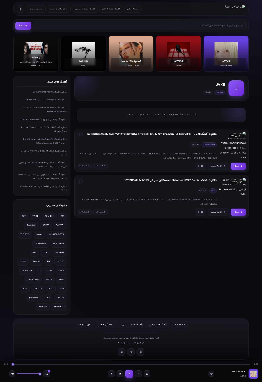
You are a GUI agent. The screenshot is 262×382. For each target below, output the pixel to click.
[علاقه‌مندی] (211, 374)
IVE (48, 261)
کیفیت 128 (100, 166)
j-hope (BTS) (33, 279)
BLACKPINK (59, 252)
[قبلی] (120, 373)
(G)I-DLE (60, 298)
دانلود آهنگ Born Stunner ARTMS (50, 92)
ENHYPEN (60, 225)
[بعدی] (138, 373)
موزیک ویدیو (36, 9)
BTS (62, 216)
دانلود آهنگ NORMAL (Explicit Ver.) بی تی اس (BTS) (43, 153)
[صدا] (12, 373)
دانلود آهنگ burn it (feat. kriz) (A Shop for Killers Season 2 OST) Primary (45, 141)
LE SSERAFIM (41, 243)
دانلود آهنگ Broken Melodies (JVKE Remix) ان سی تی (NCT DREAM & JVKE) (170, 180)
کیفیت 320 (84, 166)
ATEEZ (46, 225)
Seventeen (31, 225)
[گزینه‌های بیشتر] (80, 134)
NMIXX (49, 279)
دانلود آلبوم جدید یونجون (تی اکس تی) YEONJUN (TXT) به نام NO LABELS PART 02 (42, 176)
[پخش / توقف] (129, 374)
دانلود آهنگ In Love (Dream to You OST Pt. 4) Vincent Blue (44, 129)
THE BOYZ (25, 234)
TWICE (35, 216)
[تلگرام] (131, 352)
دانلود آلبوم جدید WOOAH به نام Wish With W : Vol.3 (43, 188)
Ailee (49, 270)
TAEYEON (38, 289)
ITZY (45, 252)
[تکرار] (147, 373)
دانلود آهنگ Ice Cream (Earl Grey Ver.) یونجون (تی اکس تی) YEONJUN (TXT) (43, 164)
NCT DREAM (58, 243)
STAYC (61, 279)
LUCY (47, 298)
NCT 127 (60, 261)
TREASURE (27, 270)
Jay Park (36, 261)
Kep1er (61, 270)
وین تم (121, 343)
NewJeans (33, 298)
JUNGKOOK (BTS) (56, 234)
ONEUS (23, 261)
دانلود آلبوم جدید (59, 9)
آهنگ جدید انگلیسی (85, 9)
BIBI (34, 252)
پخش (236, 166)
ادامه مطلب (216, 166)
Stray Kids (49, 216)
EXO (51, 289)
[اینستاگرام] (140, 352)
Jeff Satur (42, 307)
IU (39, 270)
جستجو (23, 26)
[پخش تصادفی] (111, 373)
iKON (24, 289)
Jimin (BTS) (59, 307)
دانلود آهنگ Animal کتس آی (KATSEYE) (46, 100)
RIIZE (62, 289)
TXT (24, 216)
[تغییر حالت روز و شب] (20, 9)
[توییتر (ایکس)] (121, 352)
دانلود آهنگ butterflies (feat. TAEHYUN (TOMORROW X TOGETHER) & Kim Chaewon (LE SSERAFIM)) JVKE (152, 134)
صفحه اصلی (133, 9)
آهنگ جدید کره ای (111, 9)
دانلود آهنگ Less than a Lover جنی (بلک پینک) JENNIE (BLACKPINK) (43, 110)
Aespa (39, 234)
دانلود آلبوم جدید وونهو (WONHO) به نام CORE (43, 119)
